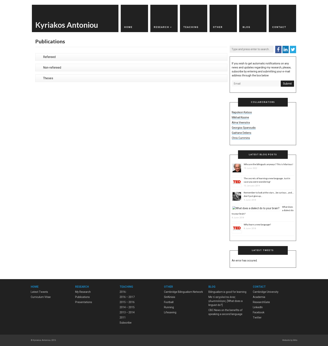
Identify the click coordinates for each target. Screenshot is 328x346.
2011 (123, 317)
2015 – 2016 (127, 302)
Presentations (83, 302)
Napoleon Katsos (242, 112)
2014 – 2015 (127, 307)
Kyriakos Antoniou (66, 24)
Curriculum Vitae (41, 296)
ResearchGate (261, 302)
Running (169, 307)
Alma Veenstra (241, 122)
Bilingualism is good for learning (227, 291)
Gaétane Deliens (241, 132)
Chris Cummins (241, 137)
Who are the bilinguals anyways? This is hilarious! (268, 164)
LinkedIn (258, 307)
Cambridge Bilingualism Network (183, 291)
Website (286, 340)
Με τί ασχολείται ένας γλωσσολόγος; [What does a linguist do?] (225, 300)
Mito (295, 340)
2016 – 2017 (127, 296)
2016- (123, 291)
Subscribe (126, 322)
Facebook (258, 312)
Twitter (257, 317)
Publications (82, 296)
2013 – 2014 (127, 312)
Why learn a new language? (257, 224)
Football (168, 302)
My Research (83, 291)
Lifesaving (170, 312)
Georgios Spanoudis (244, 127)
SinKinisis (169, 296)
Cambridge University (265, 291)
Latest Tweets (39, 291)
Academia (259, 296)
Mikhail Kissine (240, 117)
